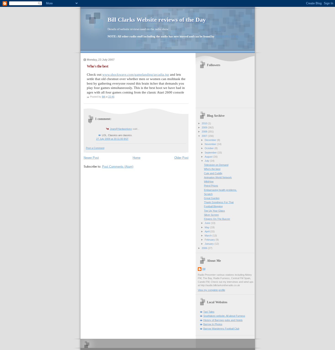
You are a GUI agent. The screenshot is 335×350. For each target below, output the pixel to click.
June (208, 223)
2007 (205, 136)
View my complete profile (211, 290)
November (211, 144)
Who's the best (212, 169)
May (207, 227)
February (210, 239)
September (211, 152)
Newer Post (91, 157)
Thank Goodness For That (219, 202)
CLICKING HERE (226, 36)
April (207, 231)
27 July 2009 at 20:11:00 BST (112, 138)
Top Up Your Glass (214, 210)
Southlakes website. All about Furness (224, 315)
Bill (203, 268)
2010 (205, 123)
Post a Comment (95, 148)
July (207, 160)
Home (136, 157)
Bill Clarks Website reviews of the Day (157, 19)
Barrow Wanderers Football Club (221, 328)
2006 (205, 248)
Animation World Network (218, 177)
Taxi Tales (208, 311)
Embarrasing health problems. (220, 190)
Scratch (208, 194)
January (209, 243)
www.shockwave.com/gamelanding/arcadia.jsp (135, 74)
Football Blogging (213, 206)
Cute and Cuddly (213, 173)
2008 (205, 131)
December (211, 140)
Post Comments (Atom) (117, 166)
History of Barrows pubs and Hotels (223, 320)
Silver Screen (211, 214)
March (208, 235)
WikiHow (209, 181)
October (209, 148)
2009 (205, 127)
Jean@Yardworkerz (121, 128)
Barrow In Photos (212, 324)
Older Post (181, 157)
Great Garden (211, 198)
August (209, 156)
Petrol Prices (211, 185)
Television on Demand (216, 164)
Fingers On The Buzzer (217, 219)
